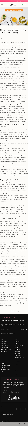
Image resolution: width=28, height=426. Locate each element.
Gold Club (17, 353)
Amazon (17, 368)
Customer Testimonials (20, 357)
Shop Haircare (4, 343)
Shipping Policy (4, 367)
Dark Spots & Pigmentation (4, 352)
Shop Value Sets (4, 347)
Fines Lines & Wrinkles (6, 355)
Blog (16, 343)
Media (16, 347)
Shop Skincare (4, 341)
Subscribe (22, 329)
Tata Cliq (17, 370)
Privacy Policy (4, 363)
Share (2, 38)
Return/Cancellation (5, 369)
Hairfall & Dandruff (5, 357)
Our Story (17, 341)
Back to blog (15, 311)
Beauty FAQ (18, 349)
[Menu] (2, 4)
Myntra (16, 366)
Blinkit (16, 372)
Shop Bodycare (4, 345)
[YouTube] (5, 422)
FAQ (2, 371)
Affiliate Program (19, 345)
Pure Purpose (18, 355)
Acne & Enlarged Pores (6, 349)
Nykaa (16, 364)
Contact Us (17, 351)
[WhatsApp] (8, 422)
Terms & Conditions (5, 365)
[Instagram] (2, 422)
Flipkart (17, 374)
